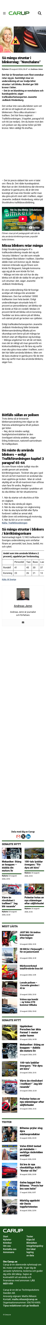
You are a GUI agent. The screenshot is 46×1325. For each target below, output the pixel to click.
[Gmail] (18, 836)
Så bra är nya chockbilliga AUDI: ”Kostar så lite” (30, 1167)
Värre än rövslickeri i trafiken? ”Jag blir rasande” (10, 902)
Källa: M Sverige (9, 579)
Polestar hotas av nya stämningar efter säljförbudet (34, 900)
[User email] (23, 622)
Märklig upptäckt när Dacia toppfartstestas (30, 1203)
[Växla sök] (40, 13)
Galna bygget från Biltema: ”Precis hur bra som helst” (31, 1185)
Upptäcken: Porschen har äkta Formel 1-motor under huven (30, 1031)
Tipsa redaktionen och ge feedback (21, 1305)
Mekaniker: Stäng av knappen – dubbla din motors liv (11, 866)
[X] (23, 836)
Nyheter (5, 69)
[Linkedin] (28, 836)
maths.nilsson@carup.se (24, 1299)
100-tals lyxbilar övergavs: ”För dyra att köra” (34, 864)
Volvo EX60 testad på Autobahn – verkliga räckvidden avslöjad (31, 1151)
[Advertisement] (23, 155)
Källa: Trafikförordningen (14, 523)
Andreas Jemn (37, 69)
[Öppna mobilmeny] (4, 13)
